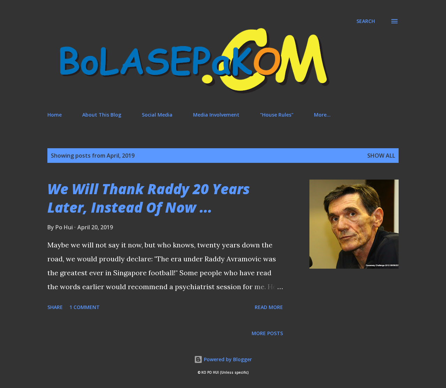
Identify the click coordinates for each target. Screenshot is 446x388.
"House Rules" (276, 114)
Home (54, 114)
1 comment (84, 307)
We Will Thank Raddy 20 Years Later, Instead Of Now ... (148, 198)
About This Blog (101, 114)
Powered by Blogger (227, 359)
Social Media (157, 114)
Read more (269, 307)
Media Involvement (216, 114)
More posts (267, 333)
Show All (381, 155)
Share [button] (55, 307)
